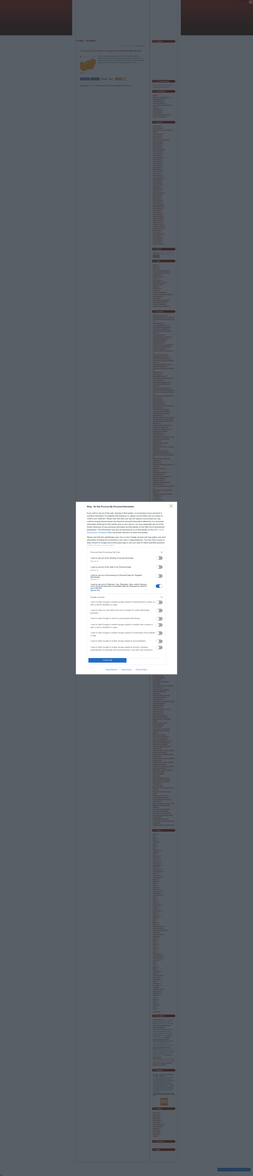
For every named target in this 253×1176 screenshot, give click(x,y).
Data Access (126, 670)
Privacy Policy (141, 670)
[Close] (172, 506)
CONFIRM (107, 660)
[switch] (159, 558)
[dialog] (126, 588)
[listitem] (126, 552)
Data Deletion (111, 670)
